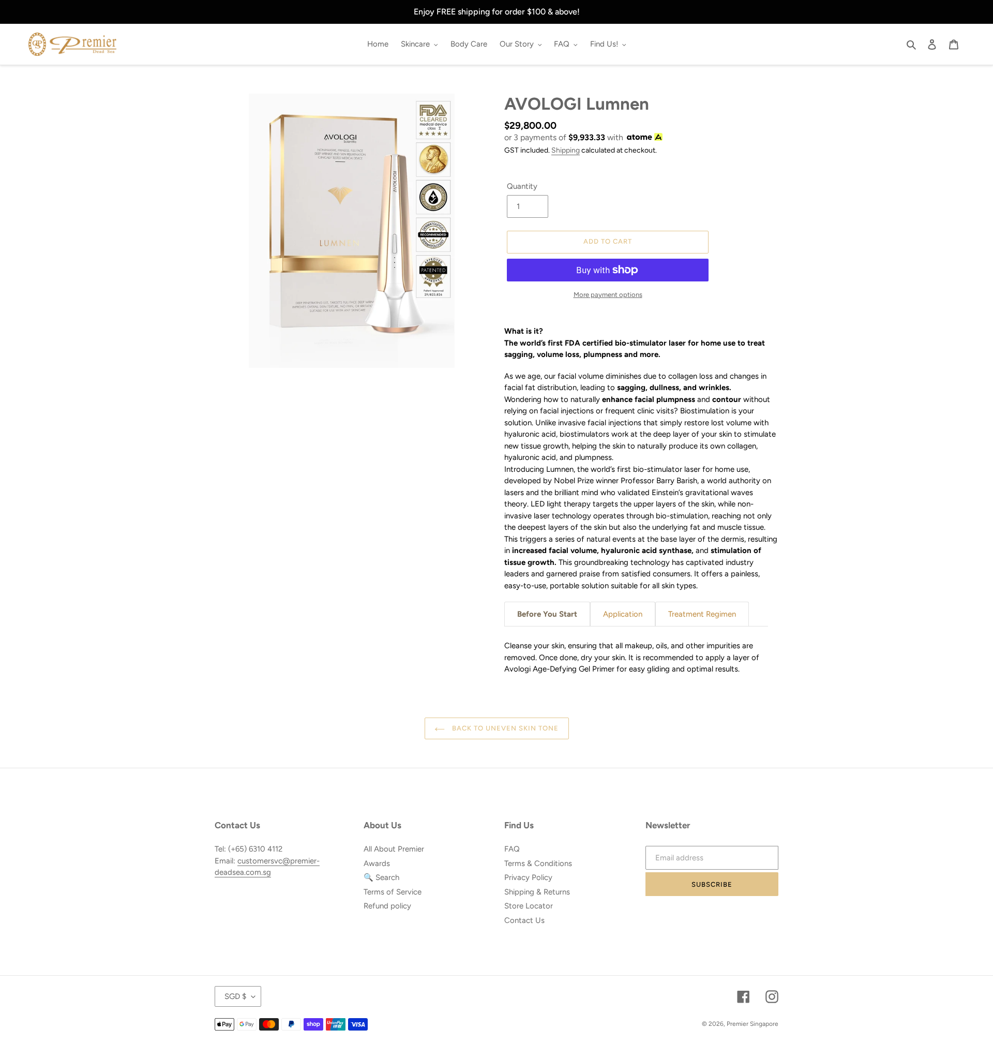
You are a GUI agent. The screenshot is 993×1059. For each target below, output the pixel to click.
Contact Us (524, 920)
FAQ (512, 849)
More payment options (608, 295)
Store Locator (528, 906)
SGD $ (235, 996)
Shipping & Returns (537, 892)
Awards (377, 863)
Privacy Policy (528, 877)
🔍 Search (381, 877)
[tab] (547, 614)
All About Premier (394, 849)
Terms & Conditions (538, 863)
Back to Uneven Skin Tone (504, 728)
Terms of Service (393, 892)
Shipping (565, 150)
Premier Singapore (752, 1023)
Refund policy (387, 906)
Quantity (522, 186)
